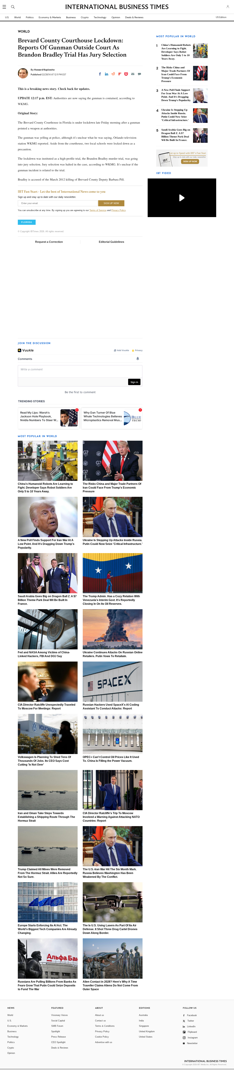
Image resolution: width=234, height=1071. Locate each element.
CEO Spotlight (58, 1042)
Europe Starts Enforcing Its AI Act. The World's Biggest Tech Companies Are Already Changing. (47, 929)
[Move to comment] (139, 74)
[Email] (133, 74)
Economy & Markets (50, 17)
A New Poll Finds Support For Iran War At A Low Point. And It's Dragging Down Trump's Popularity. (46, 544)
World (17, 17)
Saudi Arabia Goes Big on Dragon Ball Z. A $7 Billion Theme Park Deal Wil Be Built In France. (47, 600)
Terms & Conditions (105, 1026)
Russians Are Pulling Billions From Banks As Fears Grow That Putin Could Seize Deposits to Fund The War (47, 985)
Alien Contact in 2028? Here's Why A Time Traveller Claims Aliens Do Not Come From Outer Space (110, 985)
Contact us (100, 1020)
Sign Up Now (190, 161)
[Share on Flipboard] (120, 74)
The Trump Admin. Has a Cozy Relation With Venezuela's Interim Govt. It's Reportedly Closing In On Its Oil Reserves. (111, 600)
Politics (30, 17)
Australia (143, 1015)
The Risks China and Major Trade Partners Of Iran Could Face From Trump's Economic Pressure (112, 487)
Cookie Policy (102, 1036)
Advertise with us (103, 1042)
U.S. (7, 17)
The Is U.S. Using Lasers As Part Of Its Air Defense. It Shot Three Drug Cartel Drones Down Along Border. (110, 929)
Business (71, 17)
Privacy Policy (118, 210)
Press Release (58, 1036)
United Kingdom (147, 1031)
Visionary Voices (59, 1015)
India (141, 1020)
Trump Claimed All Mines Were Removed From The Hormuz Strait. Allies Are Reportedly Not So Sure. (47, 873)
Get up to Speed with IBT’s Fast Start (187, 153)
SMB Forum (57, 1026)
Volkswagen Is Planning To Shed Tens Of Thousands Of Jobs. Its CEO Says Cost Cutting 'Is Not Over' (44, 761)
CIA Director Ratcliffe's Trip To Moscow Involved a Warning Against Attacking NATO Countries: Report (111, 817)
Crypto (85, 17)
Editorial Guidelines (111, 241)
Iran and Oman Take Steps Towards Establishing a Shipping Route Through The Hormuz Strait (46, 817)
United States (145, 1036)
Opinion (116, 17)
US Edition (221, 17)
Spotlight (55, 1031)
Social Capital (58, 1020)
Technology (100, 17)
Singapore (144, 1026)
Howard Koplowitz (44, 69)
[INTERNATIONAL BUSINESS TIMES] (117, 7)
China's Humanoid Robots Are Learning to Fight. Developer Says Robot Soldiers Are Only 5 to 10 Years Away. (45, 487)
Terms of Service (97, 210)
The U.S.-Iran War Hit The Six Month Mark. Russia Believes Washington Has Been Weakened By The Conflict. (110, 873)
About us (99, 1015)
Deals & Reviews (134, 17)
